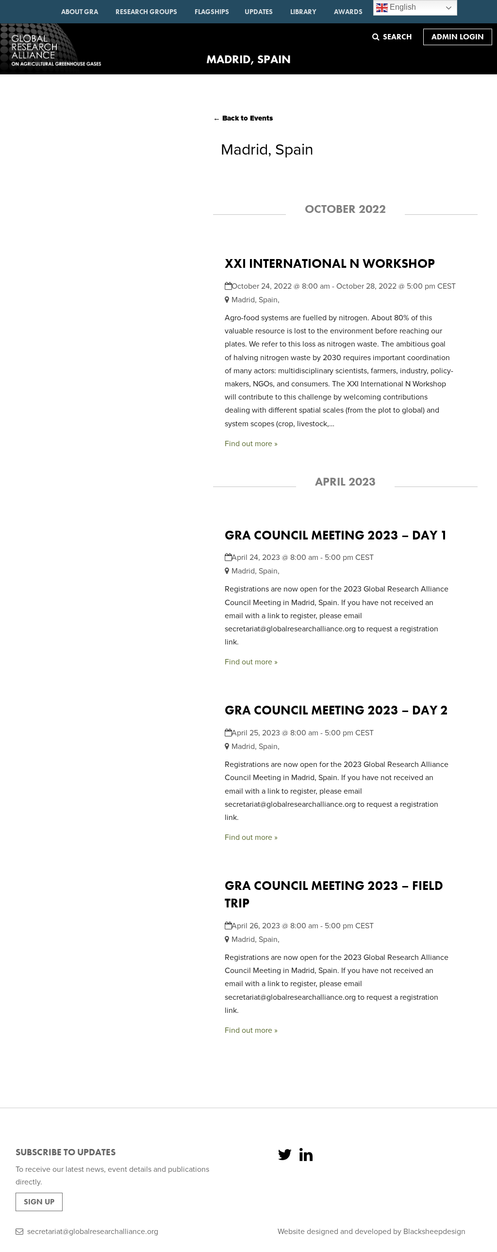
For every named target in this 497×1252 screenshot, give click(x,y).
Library (303, 11)
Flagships (212, 11)
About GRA (79, 11)
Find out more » (251, 444)
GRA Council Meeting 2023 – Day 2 (336, 710)
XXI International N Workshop (330, 264)
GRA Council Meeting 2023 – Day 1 (336, 535)
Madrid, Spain (255, 300)
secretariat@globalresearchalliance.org (92, 1231)
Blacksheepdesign (434, 1231)
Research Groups (146, 11)
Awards (348, 11)
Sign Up (39, 1202)
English (402, 7)
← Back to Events (243, 118)
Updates (259, 11)
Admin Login (457, 37)
